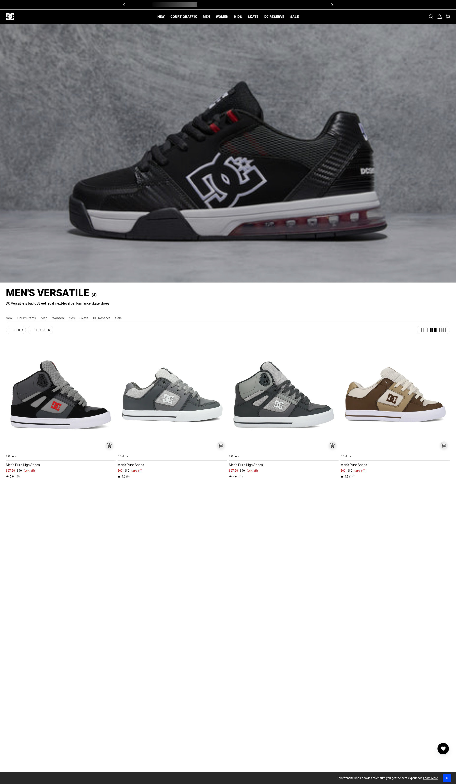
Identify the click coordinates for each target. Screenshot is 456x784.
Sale (118, 318)
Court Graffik (26, 318)
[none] (60, 451)
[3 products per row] (424, 330)
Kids (72, 318)
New (9, 318)
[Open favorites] (443, 748)
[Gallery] (61, 395)
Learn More (430, 778)
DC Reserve (101, 318)
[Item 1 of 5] (61, 395)
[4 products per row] (433, 330)
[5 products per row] (442, 330)
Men (44, 318)
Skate (84, 318)
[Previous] (124, 4)
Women (58, 318)
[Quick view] (109, 445)
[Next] (332, 4)
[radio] (12, 451)
